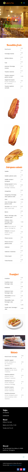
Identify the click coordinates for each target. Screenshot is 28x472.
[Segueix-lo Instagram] (21, 469)
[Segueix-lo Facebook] (18, 469)
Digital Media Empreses (15, 465)
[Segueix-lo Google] (24, 469)
